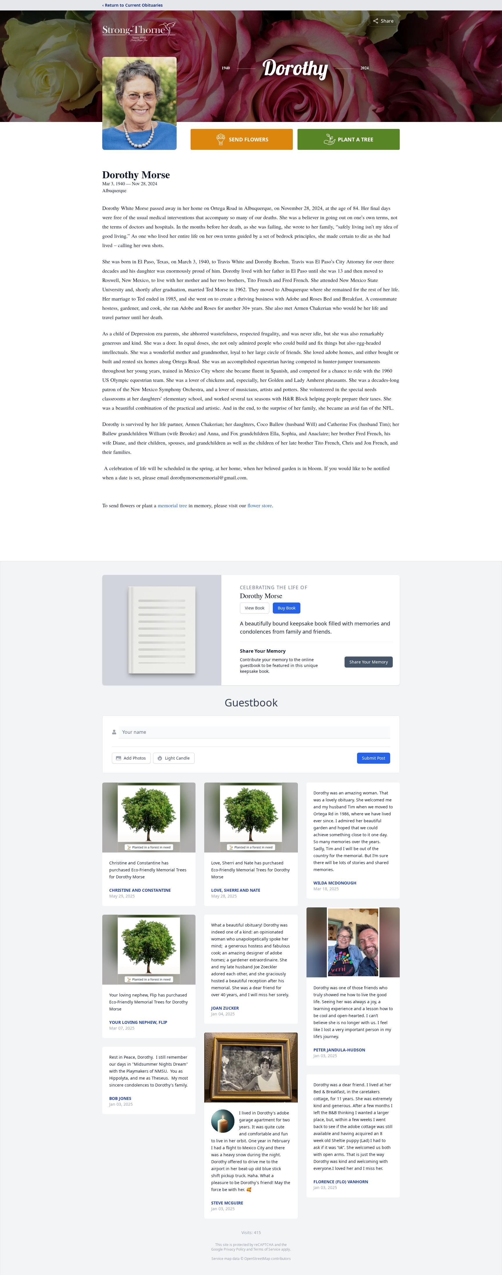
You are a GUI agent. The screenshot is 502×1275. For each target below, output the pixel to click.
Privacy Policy (234, 1249)
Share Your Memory (368, 662)
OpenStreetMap (257, 1258)
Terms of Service (266, 1249)
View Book (254, 608)
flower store (260, 505)
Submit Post (373, 758)
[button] (149, 818)
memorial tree (172, 505)
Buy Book (286, 608)
